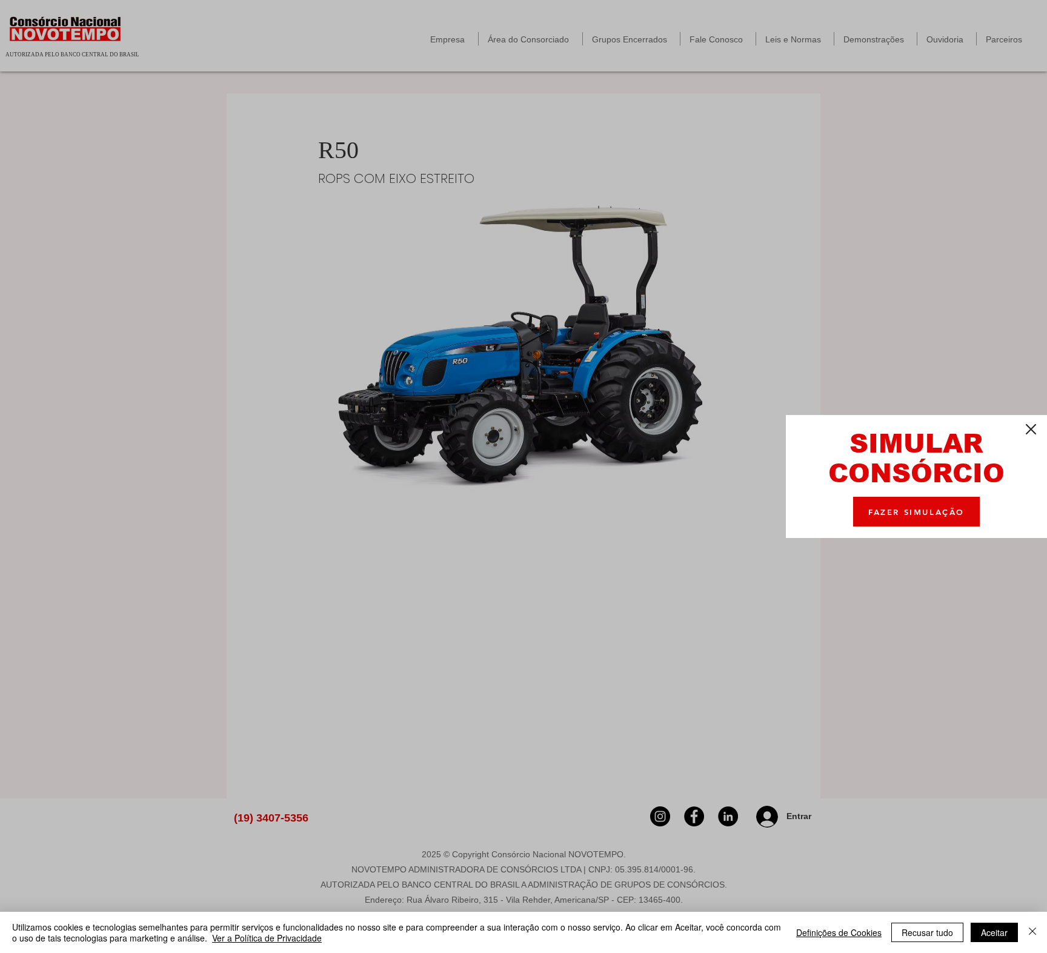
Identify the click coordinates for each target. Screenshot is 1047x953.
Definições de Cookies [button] (839, 932)
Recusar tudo (927, 932)
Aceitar (994, 932)
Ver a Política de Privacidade (267, 938)
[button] (1031, 429)
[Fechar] (1032, 932)
